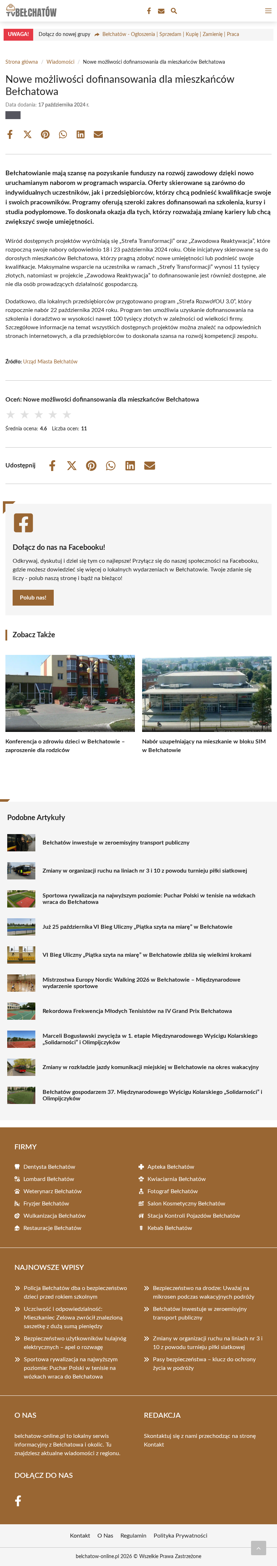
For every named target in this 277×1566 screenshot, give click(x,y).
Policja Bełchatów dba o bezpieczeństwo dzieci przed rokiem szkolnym (75, 1292)
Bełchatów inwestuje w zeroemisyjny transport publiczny (116, 843)
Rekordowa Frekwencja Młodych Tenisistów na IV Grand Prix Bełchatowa (137, 1011)
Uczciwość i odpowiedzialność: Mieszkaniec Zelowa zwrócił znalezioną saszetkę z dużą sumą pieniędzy (73, 1317)
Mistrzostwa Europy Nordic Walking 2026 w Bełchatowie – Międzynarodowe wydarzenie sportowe (142, 983)
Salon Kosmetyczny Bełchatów (186, 1204)
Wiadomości (60, 62)
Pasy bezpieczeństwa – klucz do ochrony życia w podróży (204, 1364)
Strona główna (21, 62)
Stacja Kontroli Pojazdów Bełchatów (194, 1216)
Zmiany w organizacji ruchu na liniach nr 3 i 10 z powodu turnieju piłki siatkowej (145, 871)
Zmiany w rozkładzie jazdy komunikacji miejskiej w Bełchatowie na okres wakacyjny (151, 1067)
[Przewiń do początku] (258, 1548)
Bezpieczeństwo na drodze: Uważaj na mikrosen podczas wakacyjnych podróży (203, 1292)
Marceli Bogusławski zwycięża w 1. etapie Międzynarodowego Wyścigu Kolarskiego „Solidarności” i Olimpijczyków (150, 1039)
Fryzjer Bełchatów (46, 1204)
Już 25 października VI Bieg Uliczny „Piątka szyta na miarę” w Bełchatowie (138, 927)
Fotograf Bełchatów (173, 1191)
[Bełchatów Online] (30, 11)
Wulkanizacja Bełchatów (54, 1216)
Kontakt (154, 1445)
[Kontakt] (160, 11)
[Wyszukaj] (173, 12)
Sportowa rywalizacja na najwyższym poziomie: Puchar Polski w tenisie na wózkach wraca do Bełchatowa (149, 899)
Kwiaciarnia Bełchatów (177, 1179)
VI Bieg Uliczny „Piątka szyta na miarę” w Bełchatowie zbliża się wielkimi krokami (147, 955)
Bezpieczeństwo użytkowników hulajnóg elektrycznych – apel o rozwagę (75, 1343)
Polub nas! (33, 598)
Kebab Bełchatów (170, 1228)
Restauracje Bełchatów (52, 1228)
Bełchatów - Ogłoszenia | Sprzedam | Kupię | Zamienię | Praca (170, 34)
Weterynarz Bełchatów (52, 1191)
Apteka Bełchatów (171, 1167)
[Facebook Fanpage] (148, 11)
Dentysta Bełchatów (49, 1167)
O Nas (105, 1536)
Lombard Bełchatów (48, 1179)
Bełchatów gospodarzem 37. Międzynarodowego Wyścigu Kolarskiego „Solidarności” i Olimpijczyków (152, 1095)
